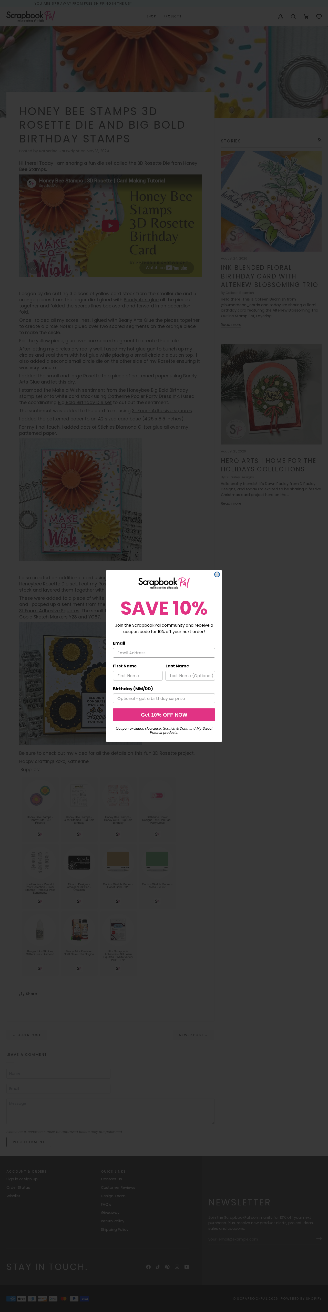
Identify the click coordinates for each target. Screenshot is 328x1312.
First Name (125, 666)
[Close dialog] (217, 574)
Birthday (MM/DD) (133, 689)
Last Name (177, 666)
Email (119, 643)
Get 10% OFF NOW (164, 715)
